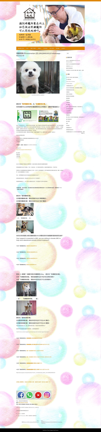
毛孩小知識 (52, 48)
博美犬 (27, 415)
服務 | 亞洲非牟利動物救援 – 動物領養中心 (74, 106)
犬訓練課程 (68, 110)
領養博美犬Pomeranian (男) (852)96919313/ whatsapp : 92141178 (51, 422)
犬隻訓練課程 (68, 112)
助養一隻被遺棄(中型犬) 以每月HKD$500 (35, 350)
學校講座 (57, 48)
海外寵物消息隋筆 (69, 108)
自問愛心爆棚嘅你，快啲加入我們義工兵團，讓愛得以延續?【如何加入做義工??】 (33, 381)
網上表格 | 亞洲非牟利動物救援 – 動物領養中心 (75, 117)
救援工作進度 (33, 48)
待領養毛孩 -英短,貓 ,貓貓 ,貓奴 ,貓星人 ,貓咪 (75, 70)
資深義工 (68, 125)
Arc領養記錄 (68, 79)
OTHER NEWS (69, 83)
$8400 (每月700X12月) (44, 369)
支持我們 (63, 48)
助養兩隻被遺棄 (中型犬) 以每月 (33, 363)
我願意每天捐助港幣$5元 (31, 245)
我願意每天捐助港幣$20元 (31, 258)
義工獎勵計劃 (68, 119)
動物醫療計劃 (27, 104)
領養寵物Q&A (69, 127)
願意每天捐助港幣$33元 (31, 264)
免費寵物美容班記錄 (70, 89)
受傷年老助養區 (69, 94)
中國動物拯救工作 (69, 85)
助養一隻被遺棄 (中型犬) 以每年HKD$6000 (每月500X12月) (38, 356)
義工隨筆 (68, 121)
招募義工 (39, 48)
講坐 (67, 123)
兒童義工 (68, 92)
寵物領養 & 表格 (21, 48)
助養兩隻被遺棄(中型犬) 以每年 (32, 369)
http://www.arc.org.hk (23, 402)
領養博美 (30, 415)
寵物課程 (68, 98)
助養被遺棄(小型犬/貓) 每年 (32, 344)
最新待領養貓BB (69, 68)
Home (27, 48)
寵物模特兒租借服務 (70, 96)
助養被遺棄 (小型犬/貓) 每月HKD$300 (34, 338)
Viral (51, 430)
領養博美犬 (34, 415)
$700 (41, 363)
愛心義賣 (68, 104)
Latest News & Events (70, 81)
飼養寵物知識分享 (69, 129)
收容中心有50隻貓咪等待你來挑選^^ (73, 64)
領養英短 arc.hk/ (69, 66)
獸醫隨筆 (68, 115)
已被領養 (23, 413)
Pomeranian (23, 415)
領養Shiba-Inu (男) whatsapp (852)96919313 (30, 421)
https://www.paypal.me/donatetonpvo (24, 149)
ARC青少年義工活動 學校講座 (72, 77)
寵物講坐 (68, 100)
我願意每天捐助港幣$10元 (31, 252)
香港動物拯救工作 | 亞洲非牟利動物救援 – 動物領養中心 (75, 132)
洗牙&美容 (45, 48)
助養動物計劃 (40, 104)
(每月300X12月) (43, 344)
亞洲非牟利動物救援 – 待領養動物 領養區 (74, 87)
